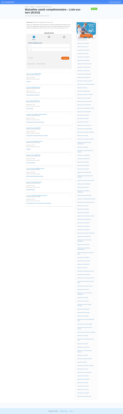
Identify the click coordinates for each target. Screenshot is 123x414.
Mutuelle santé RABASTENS (84, 77)
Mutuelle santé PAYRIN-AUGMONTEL (86, 132)
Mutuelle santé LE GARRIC (84, 244)
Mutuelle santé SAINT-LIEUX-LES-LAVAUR (85, 328)
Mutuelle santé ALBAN (83, 297)
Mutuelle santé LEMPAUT (83, 393)
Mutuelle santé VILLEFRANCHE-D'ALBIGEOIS (85, 240)
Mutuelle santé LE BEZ (83, 355)
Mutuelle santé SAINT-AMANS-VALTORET (85, 305)
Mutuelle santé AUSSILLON (84, 70)
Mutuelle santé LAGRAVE (83, 169)
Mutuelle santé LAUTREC (83, 187)
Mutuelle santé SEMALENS (84, 155)
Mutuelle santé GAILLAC (83, 46)
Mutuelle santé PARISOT (83, 375)
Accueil (26, 6)
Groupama (28, 81)
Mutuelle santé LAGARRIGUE (84, 184)
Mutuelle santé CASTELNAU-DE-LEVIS (86, 202)
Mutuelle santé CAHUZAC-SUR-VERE (86, 278)
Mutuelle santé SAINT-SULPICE (84, 63)
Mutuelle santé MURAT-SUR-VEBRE (85, 365)
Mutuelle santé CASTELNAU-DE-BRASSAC (85, 351)
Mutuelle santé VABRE (83, 335)
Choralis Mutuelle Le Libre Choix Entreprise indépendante (38, 203)
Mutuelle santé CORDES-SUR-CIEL (85, 286)
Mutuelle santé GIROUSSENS (84, 236)
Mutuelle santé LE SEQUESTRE (84, 195)
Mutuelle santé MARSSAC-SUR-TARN (86, 108)
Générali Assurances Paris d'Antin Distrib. (35, 122)
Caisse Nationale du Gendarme (33, 95)
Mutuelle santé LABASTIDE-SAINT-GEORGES (85, 176)
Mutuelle (32, 6)
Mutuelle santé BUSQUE (83, 386)
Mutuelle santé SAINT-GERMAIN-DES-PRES (86, 320)
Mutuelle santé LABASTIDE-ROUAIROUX (86, 198)
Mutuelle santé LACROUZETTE (84, 172)
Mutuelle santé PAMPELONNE (84, 396)
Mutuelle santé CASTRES (83, 43)
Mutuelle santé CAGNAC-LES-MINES (86, 139)
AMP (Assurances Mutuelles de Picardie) (34, 176)
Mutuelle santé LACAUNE (83, 115)
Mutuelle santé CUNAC (83, 205)
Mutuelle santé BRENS (83, 147)
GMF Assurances (29, 108)
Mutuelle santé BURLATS (83, 162)
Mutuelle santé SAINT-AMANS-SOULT (86, 180)
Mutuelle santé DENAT (83, 382)
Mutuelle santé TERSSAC (83, 289)
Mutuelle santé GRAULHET (84, 50)
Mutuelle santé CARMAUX (83, 57)
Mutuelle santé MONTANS (84, 229)
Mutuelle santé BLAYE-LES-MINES (85, 94)
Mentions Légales (63, 411)
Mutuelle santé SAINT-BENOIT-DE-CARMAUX (85, 151)
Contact (71, 411)
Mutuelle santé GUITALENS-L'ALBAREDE (86, 332)
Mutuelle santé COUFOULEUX (84, 125)
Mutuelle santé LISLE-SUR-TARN (85, 80)
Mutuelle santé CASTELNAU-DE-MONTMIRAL (85, 293)
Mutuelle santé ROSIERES (83, 379)
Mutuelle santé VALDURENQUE (85, 372)
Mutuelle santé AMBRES (83, 316)
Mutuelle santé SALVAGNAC (84, 260)
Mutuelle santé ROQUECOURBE (85, 128)
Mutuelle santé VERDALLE (83, 264)
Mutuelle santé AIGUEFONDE (84, 111)
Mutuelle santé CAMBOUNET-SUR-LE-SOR (86, 339)
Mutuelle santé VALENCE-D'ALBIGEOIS (86, 233)
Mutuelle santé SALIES (83, 343)
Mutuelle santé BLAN (82, 267)
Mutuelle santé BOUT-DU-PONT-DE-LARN (86, 253)
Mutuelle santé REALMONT (84, 91)
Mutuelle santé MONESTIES (84, 226)
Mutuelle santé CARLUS (83, 389)
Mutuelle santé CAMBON (83, 165)
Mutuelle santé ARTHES (83, 122)
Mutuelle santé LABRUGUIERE (84, 74)
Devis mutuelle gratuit (115, 2)
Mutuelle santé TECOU (83, 369)
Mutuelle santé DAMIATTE (84, 309)
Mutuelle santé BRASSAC (83, 209)
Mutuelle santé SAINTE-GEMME (85, 324)
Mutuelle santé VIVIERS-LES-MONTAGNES (84, 191)
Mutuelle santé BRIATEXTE (84, 158)
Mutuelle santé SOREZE (83, 118)
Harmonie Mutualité (30, 189)
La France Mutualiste (30, 162)
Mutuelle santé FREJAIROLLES (84, 219)
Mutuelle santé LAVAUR (83, 53)
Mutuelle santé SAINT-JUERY (84, 67)
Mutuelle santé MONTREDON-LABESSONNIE (84, 143)
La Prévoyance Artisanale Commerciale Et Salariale (37, 135)
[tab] (49, 74)
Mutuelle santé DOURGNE (84, 222)
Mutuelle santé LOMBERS (83, 257)
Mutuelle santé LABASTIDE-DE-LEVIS (86, 271)
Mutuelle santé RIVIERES (83, 301)
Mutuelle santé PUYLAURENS (84, 98)
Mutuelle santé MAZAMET (83, 60)
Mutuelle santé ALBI (82, 39)
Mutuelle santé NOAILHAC (84, 347)
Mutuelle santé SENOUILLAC (84, 274)
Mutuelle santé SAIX (82, 87)
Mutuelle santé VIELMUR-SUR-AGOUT (86, 216)
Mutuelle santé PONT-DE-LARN (85, 101)
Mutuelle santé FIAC (82, 362)
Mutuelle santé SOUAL (83, 135)
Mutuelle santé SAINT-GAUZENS (85, 358)
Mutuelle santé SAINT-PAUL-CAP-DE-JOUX (86, 282)
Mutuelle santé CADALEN (83, 212)
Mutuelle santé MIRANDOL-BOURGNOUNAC (84, 248)
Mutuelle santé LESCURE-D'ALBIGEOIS (86, 84)
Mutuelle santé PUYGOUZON (84, 104)
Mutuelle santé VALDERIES (84, 312)
